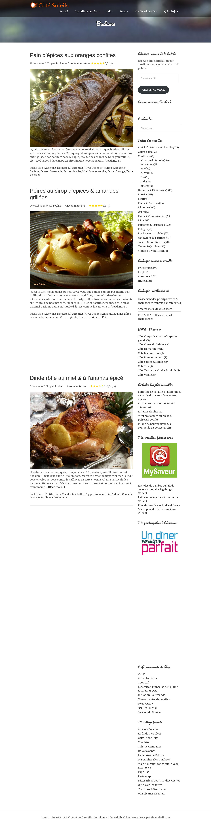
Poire (105, 317)
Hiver (88, 167)
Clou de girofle (68, 317)
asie (145, 168)
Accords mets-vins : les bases (155, 308)
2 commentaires (77, 63)
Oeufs (143, 211)
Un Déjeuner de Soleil (151, 793)
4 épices (107, 167)
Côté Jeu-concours (151, 353)
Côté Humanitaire (151, 348)
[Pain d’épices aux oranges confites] (81, 145)
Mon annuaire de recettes (154, 699)
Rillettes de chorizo (150, 411)
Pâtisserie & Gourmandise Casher (159, 780)
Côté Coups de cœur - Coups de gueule (157, 338)
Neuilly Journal (147, 707)
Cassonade (56, 171)
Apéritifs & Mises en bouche (158, 147)
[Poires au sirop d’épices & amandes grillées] (81, 288)
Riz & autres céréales (153, 233)
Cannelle (127, 494)
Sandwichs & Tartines (154, 237)
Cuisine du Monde (155, 160)
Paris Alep (144, 776)
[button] (81, 108)
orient (147, 185)
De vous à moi (146, 750)
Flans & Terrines (151, 203)
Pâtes (143, 220)
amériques (149, 164)
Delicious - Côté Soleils (107, 817)
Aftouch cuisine (148, 678)
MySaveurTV (146, 703)
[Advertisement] (81, 351)
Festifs (49, 494)
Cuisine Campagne (149, 746)
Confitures (146, 156)
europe (147, 172)
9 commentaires (76, 386)
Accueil (63, 11)
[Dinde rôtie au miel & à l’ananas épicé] (81, 468)
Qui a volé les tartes (150, 784)
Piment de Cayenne (56, 497)
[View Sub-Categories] (139, 160)
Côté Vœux (147, 374)
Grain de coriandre (90, 317)
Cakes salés (147, 151)
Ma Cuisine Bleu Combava (154, 759)
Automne (50, 167)
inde (146, 181)
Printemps (148, 267)
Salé (108, 11)
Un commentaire (75, 205)
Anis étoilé (119, 167)
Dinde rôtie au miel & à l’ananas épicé (76, 378)
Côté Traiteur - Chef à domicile (159, 370)
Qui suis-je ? (171, 11)
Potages (145, 229)
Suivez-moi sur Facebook (154, 101)
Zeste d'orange (116, 171)
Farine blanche (72, 171)
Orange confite (97, 171)
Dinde (33, 497)
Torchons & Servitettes (152, 789)
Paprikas (143, 771)
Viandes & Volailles (73, 494)
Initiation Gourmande (151, 694)
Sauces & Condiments (154, 242)
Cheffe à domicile (145, 11)
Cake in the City (148, 737)
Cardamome (52, 317)
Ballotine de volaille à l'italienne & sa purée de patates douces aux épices (159, 395)
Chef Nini (144, 742)
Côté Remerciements (152, 357)
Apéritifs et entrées (86, 11)
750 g (141, 673)
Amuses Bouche (148, 729)
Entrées (145, 194)
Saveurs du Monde (149, 712)
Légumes (146, 207)
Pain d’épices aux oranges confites (73, 55)
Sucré (123, 11)
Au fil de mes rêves (149, 733)
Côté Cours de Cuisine (153, 344)
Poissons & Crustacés (154, 224)
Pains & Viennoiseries (154, 216)
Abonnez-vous (153, 90)
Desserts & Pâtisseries (70, 167)
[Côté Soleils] (49, 5)
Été (143, 272)
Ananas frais (102, 494)
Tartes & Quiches (151, 246)
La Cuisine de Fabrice (151, 755)
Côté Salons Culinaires (153, 361)
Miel (85, 171)
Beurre (45, 171)
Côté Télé (145, 366)
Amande (107, 313)
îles (145, 177)
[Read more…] (113, 160)
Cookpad (143, 682)
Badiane (34, 171)
